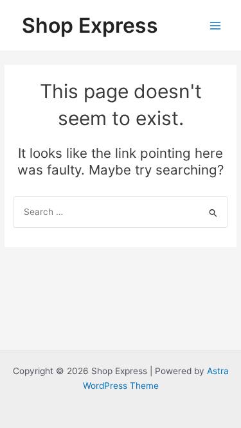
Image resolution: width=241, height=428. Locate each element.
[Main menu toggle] (215, 25)
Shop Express (90, 25)
